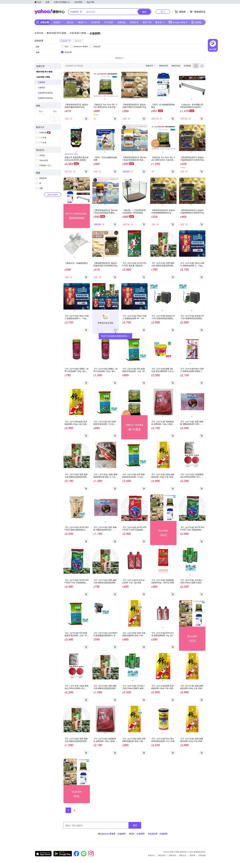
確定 (54, 118)
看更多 (158, 22)
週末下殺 (147, 22)
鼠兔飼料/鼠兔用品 (45, 92)
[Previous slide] (65, 84)
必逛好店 (134, 22)
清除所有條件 (52, 194)
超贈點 (198, 22)
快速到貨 (95, 22)
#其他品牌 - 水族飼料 (158, 833)
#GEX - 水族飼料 (137, 833)
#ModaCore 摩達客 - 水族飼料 (112, 833)
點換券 (57, 22)
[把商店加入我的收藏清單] (115, 330)
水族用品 (41, 87)
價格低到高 (163, 65)
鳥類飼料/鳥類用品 (45, 98)
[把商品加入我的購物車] (86, 118)
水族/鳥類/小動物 (43, 77)
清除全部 (78, 40)
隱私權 (192, 855)
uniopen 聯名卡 (180, 22)
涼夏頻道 (121, 22)
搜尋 (135, 825)
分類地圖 (202, 855)
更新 (203, 851)
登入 (163, 11)
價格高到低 (175, 65)
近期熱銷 (187, 65)
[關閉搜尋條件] (81, 11)
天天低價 (108, 22)
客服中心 (151, 855)
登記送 (70, 22)
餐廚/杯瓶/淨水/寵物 (44, 71)
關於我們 (162, 855)
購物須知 (172, 855)
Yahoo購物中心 (49, 11)
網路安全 (183, 855)
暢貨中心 (82, 22)
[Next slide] (88, 84)
